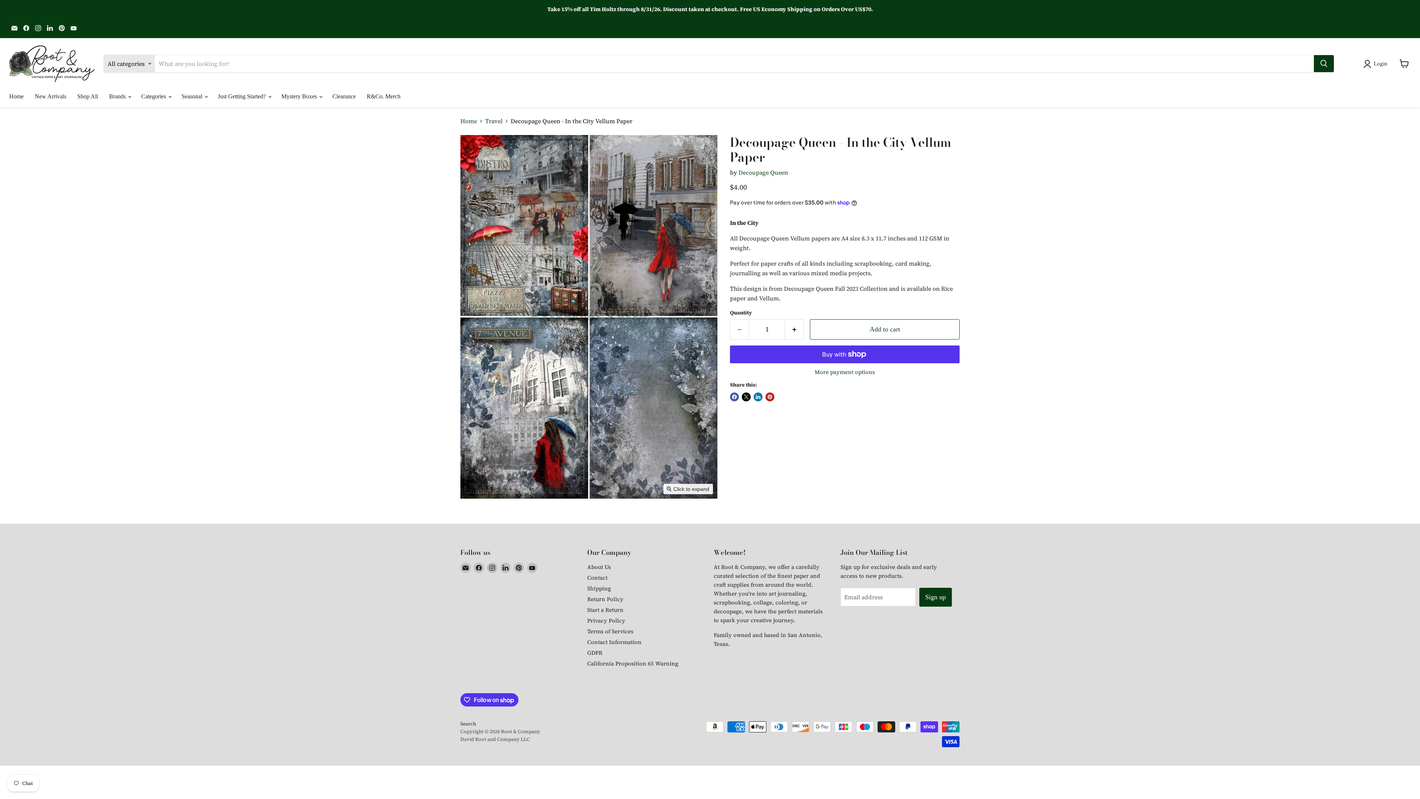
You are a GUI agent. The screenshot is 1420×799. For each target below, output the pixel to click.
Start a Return (605, 610)
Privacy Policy (606, 620)
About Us (599, 567)
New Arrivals (50, 96)
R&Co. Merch (383, 96)
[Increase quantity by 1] (794, 329)
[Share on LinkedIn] (758, 396)
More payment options (845, 372)
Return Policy (605, 599)
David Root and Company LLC (495, 739)
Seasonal (193, 96)
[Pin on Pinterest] (769, 396)
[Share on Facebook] (734, 396)
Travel (494, 121)
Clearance (344, 96)
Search (468, 724)
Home (16, 96)
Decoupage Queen (763, 172)
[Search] (1324, 63)
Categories (154, 96)
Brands (118, 96)
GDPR (594, 653)
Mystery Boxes (299, 96)
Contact (597, 577)
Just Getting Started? (242, 96)
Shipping (599, 588)
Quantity (741, 313)
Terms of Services (610, 631)
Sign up (935, 597)
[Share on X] (746, 396)
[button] (1376, 64)
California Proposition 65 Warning (632, 663)
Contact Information (614, 642)
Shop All (87, 96)
